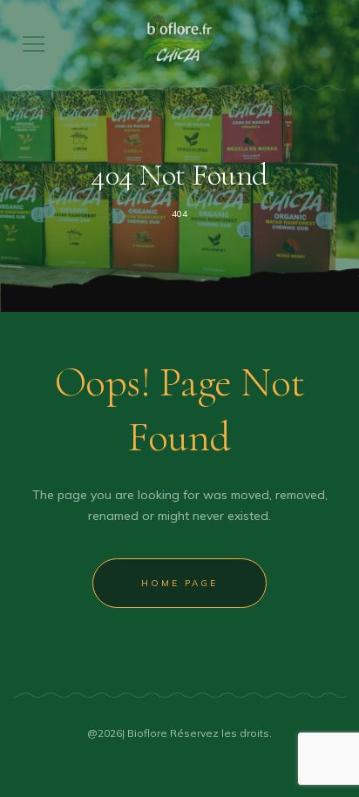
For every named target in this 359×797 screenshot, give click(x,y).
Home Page (179, 583)
